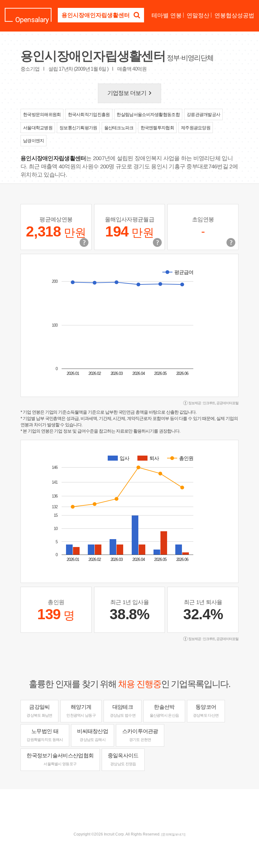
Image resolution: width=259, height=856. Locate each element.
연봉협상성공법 (234, 15)
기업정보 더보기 (130, 93)
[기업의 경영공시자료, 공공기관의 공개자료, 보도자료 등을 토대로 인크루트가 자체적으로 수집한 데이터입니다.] (230, 242)
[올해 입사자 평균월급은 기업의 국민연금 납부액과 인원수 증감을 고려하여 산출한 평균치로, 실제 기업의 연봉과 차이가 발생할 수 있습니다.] (157, 242)
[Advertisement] (129, 809)
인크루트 (209, 403)
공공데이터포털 (227, 403)
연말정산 (198, 15)
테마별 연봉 (167, 15)
